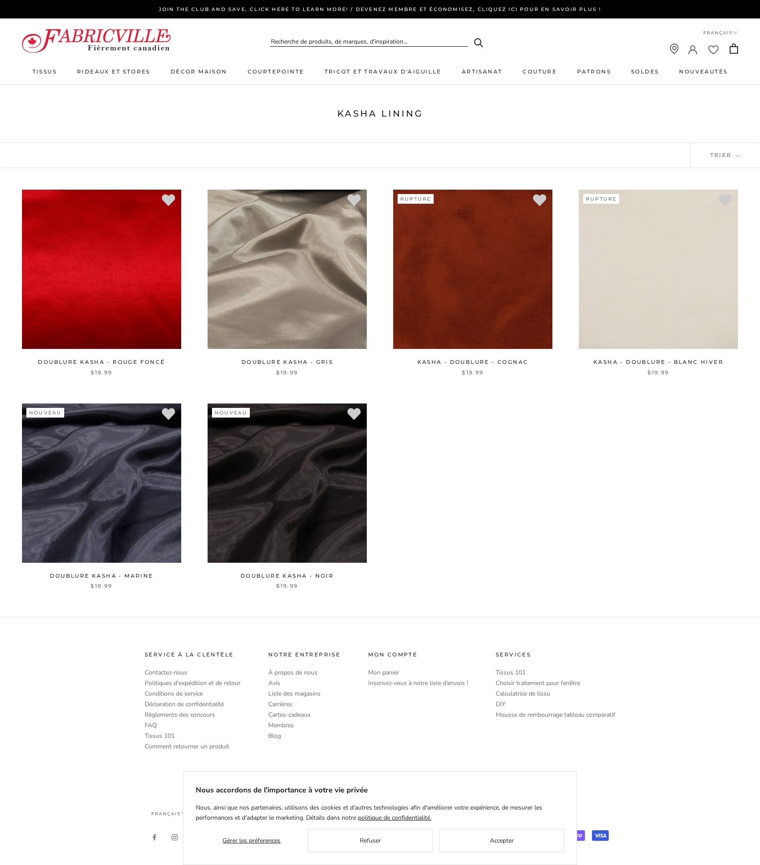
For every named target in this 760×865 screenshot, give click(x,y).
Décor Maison (199, 71)
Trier (722, 155)
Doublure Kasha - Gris (287, 362)
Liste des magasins (294, 693)
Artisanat (482, 71)
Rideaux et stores (113, 71)
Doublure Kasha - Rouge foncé (101, 362)
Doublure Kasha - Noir (287, 575)
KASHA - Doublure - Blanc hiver (658, 362)
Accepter (502, 840)
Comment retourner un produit (187, 746)
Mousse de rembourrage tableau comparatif (555, 715)
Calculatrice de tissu (523, 693)
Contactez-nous (166, 672)
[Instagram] (175, 837)
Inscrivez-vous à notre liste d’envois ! (418, 683)
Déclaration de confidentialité (184, 704)
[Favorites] (713, 48)
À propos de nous (293, 672)
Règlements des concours (180, 715)
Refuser (370, 840)
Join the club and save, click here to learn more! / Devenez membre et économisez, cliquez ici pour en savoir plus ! (380, 9)
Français (718, 33)
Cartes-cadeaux (289, 715)
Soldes (645, 71)
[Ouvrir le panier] (734, 49)
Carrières (280, 704)
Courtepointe (276, 71)
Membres (281, 725)
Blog (274, 736)
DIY (500, 704)
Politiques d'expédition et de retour (193, 683)
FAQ (151, 725)
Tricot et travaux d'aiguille (383, 71)
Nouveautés (703, 71)
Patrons (594, 71)
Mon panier (383, 672)
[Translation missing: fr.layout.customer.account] (692, 48)
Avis (274, 683)
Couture (539, 71)
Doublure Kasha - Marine (101, 575)
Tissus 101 (160, 736)
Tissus (45, 71)
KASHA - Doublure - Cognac (473, 362)
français (166, 814)
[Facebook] (154, 837)
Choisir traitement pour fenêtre (538, 683)
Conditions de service (174, 693)
